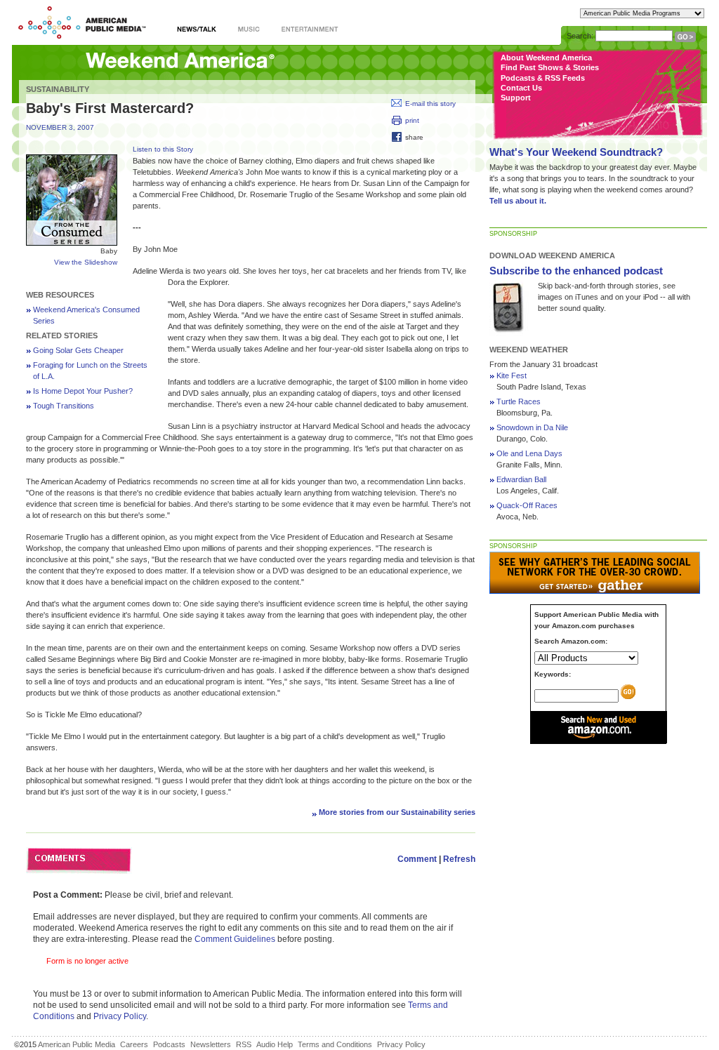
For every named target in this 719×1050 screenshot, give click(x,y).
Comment (417, 859)
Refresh (459, 859)
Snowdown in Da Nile (532, 427)
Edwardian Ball (521, 479)
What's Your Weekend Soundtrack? (576, 152)
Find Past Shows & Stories (550, 67)
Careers (134, 1044)
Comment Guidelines (234, 939)
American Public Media (76, 1044)
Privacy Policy (119, 1016)
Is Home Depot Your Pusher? (83, 391)
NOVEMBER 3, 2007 (60, 127)
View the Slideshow (85, 262)
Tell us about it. (517, 201)
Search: (580, 36)
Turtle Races (518, 401)
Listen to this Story (163, 149)
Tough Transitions (63, 405)
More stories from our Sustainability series (397, 812)
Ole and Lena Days (529, 453)
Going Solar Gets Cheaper (78, 350)
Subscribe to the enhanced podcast (576, 271)
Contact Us (521, 88)
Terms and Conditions (335, 1044)
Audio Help (274, 1044)
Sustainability (57, 89)
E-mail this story (430, 103)
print (412, 120)
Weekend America (180, 61)
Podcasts (169, 1044)
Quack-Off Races (527, 505)
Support (516, 97)
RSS (243, 1044)
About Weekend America (546, 57)
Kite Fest (511, 375)
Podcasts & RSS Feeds (543, 78)
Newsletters (210, 1044)
